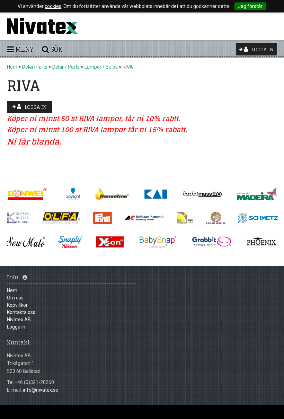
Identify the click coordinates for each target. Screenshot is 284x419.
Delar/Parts (34, 67)
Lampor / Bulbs (101, 67)
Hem (12, 67)
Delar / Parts (66, 67)
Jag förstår (250, 6)
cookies (53, 6)
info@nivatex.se (40, 390)
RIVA (128, 67)
